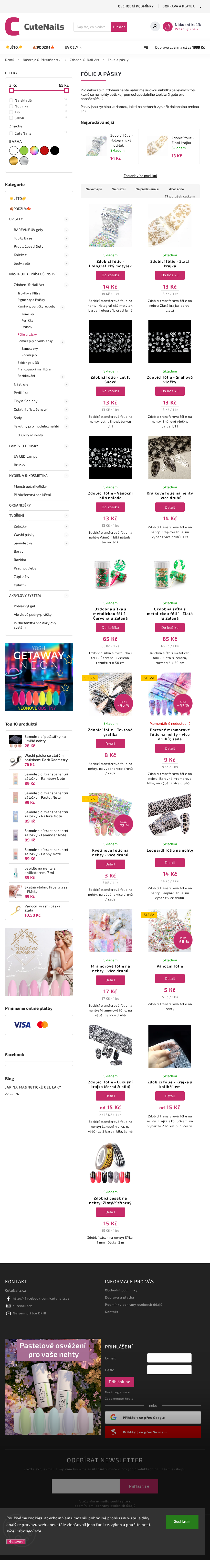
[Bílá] (14, 150)
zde (37, 1531)
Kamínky (28, 314)
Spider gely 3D (28, 362)
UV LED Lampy (25, 456)
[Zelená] (24, 150)
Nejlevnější (94, 189)
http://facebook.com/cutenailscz (41, 1298)
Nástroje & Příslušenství (33, 274)
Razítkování (26, 375)
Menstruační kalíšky (30, 486)
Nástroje (21, 384)
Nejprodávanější (147, 189)
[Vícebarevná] (35, 150)
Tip (41, 111)
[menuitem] (16, 47)
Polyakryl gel (24, 606)
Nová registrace (117, 1392)
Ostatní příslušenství (30, 409)
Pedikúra (21, 392)
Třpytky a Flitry (29, 293)
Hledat (119, 27)
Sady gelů (22, 263)
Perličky (27, 320)
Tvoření (16, 515)
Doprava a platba (178, 6)
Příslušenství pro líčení (32, 494)
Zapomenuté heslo (119, 1398)
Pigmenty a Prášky (31, 300)
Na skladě (41, 100)
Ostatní (20, 585)
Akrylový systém (25, 595)
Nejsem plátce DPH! (29, 1313)
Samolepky (30, 348)
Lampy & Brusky (23, 446)
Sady (18, 417)
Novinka (41, 106)
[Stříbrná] (24, 160)
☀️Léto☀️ (17, 198)
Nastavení (16, 1542)
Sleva (41, 117)
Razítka (20, 559)
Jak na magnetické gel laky (33, 1087)
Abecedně (176, 189)
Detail (170, 507)
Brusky (19, 465)
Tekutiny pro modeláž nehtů (36, 426)
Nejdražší (119, 189)
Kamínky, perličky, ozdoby (37, 306)
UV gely (16, 219)
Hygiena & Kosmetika (28, 475)
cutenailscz (22, 1306)
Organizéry (20, 505)
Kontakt (112, 1312)
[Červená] (45, 150)
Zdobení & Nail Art (29, 284)
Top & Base (23, 238)
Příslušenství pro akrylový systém (35, 625)
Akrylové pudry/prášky (32, 614)
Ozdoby (27, 327)
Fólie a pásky (27, 334)
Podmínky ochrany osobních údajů (133, 1304)
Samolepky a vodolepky (35, 341)
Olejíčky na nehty (30, 435)
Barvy (19, 551)
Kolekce (20, 254)
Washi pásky (24, 534)
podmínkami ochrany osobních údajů (105, 1505)
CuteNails (41, 133)
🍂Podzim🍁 (20, 208)
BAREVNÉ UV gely (28, 229)
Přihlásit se (119, 1382)
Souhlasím (182, 1521)
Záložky (20, 526)
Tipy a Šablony (25, 401)
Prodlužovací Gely (28, 246)
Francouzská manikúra (34, 369)
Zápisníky (21, 576)
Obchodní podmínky (136, 6)
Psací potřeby (25, 568)
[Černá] (55, 150)
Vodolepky (29, 355)
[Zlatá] (14, 160)
